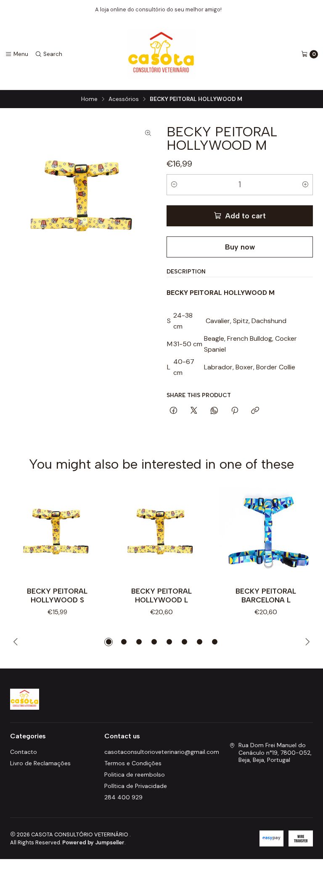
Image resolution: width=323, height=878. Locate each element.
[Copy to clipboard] (255, 411)
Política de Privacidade (135, 786)
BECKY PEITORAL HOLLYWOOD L (161, 595)
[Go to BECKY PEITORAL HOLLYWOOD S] (57, 533)
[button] (108, 642)
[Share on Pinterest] (235, 411)
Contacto (23, 752)
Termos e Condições (133, 763)
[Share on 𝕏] (194, 411)
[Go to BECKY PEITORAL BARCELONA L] (266, 533)
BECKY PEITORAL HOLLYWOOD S (57, 595)
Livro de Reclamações (40, 763)
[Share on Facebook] (173, 411)
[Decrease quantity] (174, 185)
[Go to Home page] (161, 54)
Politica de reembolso (134, 774)
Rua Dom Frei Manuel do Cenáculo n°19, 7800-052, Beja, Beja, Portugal (275, 752)
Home (89, 99)
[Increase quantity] (305, 185)
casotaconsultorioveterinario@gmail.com (161, 752)
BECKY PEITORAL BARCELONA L (266, 595)
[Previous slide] (16, 642)
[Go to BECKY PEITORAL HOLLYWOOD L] (161, 533)
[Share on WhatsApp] (214, 411)
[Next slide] (307, 642)
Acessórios (124, 99)
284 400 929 (123, 797)
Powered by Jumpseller (93, 842)
